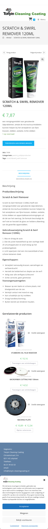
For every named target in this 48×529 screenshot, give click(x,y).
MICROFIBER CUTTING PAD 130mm (24, 379)
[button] (44, 480)
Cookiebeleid (14, 526)
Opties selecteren (24, 430)
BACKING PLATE (24, 420)
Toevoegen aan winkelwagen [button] (24, 363)
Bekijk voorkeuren (24, 520)
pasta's (15, 155)
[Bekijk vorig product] (4, 52)
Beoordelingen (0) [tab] (24, 179)
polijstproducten (24, 155)
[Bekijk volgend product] (44, 52)
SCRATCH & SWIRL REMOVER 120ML (27, 38)
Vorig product (11, 52)
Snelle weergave (38, 333)
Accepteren (24, 506)
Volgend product (36, 52)
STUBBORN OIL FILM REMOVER (24, 353)
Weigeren (24, 513)
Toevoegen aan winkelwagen (18, 143)
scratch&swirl (11, 158)
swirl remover (22, 158)
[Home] (3, 38)
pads (18, 376)
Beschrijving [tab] (24, 173)
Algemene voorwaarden (29, 526)
